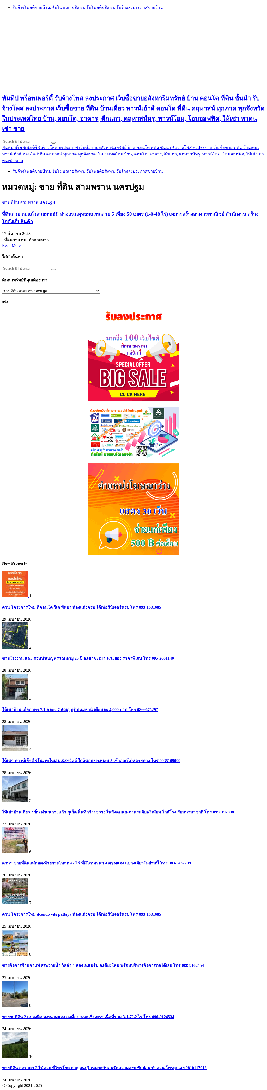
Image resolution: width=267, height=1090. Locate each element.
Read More (11, 245)
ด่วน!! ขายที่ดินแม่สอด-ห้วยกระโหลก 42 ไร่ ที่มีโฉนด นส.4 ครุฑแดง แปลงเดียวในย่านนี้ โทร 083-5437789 (96, 863)
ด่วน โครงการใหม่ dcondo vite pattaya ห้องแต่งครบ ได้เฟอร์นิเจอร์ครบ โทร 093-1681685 (81, 914)
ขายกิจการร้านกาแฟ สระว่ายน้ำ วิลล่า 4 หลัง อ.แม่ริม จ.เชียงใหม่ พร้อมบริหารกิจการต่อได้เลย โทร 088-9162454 (103, 965)
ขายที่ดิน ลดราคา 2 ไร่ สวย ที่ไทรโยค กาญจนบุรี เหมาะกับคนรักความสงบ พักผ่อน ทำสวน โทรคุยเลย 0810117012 (104, 1068)
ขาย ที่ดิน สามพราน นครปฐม (28, 202)
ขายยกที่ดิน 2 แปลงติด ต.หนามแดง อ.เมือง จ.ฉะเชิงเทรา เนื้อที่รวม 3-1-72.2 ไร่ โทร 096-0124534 (88, 1016)
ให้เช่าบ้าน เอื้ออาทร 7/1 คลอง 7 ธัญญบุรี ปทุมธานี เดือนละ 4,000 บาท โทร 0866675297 (80, 709)
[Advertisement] (133, 51)
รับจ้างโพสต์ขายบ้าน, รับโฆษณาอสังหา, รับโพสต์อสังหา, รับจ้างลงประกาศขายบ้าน (88, 7)
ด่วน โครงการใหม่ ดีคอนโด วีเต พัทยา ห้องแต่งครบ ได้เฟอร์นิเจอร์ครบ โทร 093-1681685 (81, 607)
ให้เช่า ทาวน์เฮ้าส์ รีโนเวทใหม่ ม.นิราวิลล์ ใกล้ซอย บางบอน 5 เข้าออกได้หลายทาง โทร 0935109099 (91, 760)
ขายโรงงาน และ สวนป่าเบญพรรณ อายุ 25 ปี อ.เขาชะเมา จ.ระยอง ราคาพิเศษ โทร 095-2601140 (88, 658)
